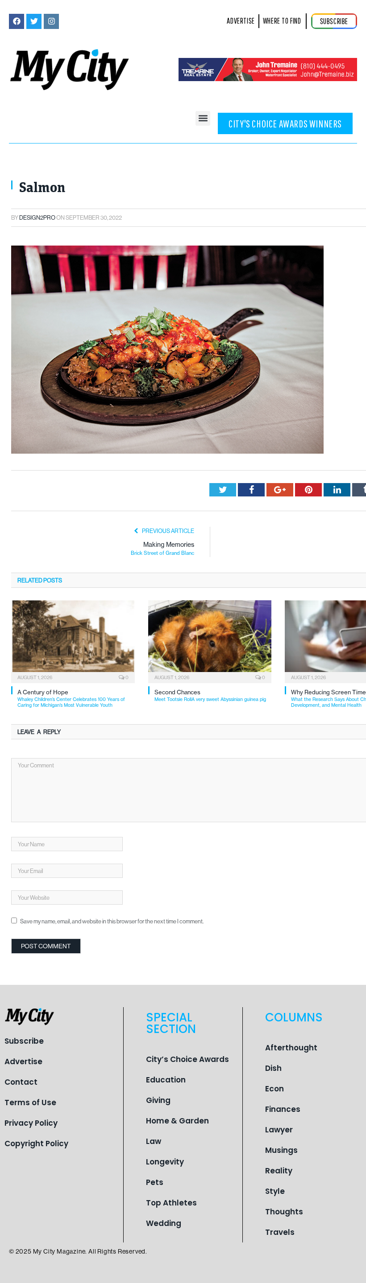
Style (275, 1191)
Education (166, 1079)
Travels (280, 1232)
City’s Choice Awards (187, 1059)
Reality (278, 1170)
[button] (202, 118)
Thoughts (284, 1211)
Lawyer (279, 1129)
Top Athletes (171, 1202)
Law (153, 1141)
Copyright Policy (36, 1143)
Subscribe (24, 1041)
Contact (20, 1082)
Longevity (165, 1161)
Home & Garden (177, 1120)
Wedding (163, 1223)
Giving (158, 1100)
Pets (154, 1182)
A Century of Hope (71, 699)
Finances (282, 1109)
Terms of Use (30, 1102)
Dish (273, 1068)
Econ (274, 1088)
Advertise (23, 1061)
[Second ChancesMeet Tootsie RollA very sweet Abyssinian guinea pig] (210, 640)
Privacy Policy (31, 1123)
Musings (281, 1150)
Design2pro (37, 217)
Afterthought (291, 1047)
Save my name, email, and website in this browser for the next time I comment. (112, 921)
